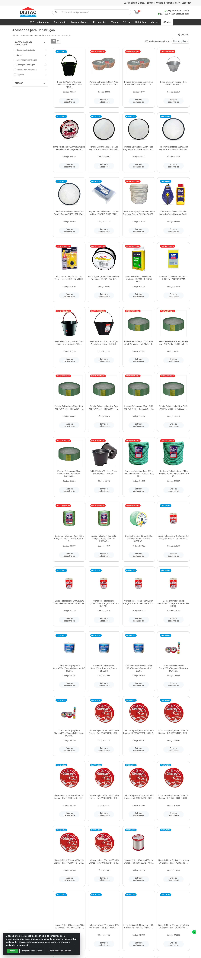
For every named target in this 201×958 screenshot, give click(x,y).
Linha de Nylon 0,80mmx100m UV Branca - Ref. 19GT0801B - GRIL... (173, 796)
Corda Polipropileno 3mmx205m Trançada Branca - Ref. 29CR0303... (139, 602)
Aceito (12, 951)
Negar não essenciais (32, 951)
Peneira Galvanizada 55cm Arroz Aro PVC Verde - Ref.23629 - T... (69, 407)
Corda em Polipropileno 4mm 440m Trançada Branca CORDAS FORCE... (139, 213)
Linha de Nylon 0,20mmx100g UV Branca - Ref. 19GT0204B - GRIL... (139, 861)
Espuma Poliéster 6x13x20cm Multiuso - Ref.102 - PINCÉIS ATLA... (139, 279)
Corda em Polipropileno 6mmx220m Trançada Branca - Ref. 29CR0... (173, 603)
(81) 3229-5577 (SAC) (178, 10)
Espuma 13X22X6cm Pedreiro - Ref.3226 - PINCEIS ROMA (173, 277)
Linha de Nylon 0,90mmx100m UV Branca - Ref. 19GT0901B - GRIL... (69, 861)
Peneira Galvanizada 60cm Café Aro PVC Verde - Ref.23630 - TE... (139, 407)
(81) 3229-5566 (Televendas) (174, 14)
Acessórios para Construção (23, 43)
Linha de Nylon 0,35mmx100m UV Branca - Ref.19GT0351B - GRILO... (138, 731)
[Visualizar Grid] (53, 41)
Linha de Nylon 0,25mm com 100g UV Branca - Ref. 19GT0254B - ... (173, 861)
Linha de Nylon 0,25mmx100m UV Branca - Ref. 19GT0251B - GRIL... (104, 731)
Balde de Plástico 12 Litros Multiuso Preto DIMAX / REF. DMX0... (69, 84)
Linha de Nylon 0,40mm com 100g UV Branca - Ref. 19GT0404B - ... (138, 926)
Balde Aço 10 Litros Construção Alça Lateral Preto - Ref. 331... (104, 342)
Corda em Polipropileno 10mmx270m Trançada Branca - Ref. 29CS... (104, 668)
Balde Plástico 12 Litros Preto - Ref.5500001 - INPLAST (104, 472)
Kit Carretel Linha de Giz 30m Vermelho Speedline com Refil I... (173, 213)
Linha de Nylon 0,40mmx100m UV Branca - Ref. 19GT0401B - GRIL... (173, 731)
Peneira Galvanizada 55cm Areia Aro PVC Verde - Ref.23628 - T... (138, 342)
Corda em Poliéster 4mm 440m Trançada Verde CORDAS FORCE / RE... (138, 474)
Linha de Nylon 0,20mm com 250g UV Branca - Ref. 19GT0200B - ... (173, 926)
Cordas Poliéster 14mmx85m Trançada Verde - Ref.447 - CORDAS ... (104, 538)
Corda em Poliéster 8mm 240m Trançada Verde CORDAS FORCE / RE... (173, 474)
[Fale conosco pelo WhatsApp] (194, 932)
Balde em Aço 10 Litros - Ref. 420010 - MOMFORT (173, 83)
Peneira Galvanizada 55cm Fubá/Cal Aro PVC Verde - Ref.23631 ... (69, 474)
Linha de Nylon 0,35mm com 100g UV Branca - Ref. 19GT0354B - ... (104, 926)
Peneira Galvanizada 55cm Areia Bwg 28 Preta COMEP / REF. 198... (173, 148)
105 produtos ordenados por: (158, 41)
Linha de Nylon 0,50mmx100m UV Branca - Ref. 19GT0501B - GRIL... (104, 796)
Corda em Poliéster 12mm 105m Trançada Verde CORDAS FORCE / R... (69, 538)
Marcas (19, 83)
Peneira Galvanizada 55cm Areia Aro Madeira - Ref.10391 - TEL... (104, 83)
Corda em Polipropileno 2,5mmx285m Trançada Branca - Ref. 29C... (104, 603)
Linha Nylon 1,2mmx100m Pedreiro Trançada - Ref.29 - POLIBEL (104, 277)
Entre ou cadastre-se (69, 101)
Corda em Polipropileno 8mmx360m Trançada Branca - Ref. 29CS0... (69, 668)
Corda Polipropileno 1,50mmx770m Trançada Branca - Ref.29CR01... (173, 537)
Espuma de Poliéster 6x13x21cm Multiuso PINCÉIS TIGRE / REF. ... (104, 213)
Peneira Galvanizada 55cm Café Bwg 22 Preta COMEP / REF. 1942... (69, 213)
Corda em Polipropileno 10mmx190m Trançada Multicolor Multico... (69, 733)
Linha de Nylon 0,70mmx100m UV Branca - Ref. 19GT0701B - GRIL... (139, 796)
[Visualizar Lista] (58, 41)
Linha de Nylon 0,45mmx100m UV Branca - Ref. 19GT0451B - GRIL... (69, 796)
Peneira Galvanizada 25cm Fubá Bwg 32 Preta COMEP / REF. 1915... (104, 148)
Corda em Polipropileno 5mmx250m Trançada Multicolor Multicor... (173, 668)
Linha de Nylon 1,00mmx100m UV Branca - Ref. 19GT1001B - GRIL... (104, 861)
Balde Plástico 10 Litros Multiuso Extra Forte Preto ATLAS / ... (69, 342)
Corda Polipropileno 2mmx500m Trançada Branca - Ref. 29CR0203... (69, 602)
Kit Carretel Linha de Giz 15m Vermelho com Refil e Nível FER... (69, 277)
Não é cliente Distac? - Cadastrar (175, 3)
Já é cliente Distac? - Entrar (139, 3)
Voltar (184, 34)
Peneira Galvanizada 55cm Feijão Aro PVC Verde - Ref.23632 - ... (173, 407)
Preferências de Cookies (60, 951)
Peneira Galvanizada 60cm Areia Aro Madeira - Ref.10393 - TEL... (138, 83)
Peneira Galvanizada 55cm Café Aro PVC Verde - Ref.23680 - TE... (104, 407)
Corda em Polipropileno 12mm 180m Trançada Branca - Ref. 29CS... (138, 668)
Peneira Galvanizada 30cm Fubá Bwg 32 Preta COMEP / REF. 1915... (138, 148)
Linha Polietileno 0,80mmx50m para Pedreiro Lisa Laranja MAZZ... (69, 148)
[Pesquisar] (56, 12)
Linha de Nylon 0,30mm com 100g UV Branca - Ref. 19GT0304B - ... (69, 926)
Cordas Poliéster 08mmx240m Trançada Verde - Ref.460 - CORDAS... (138, 538)
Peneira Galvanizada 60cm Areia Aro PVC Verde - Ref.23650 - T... (173, 342)
